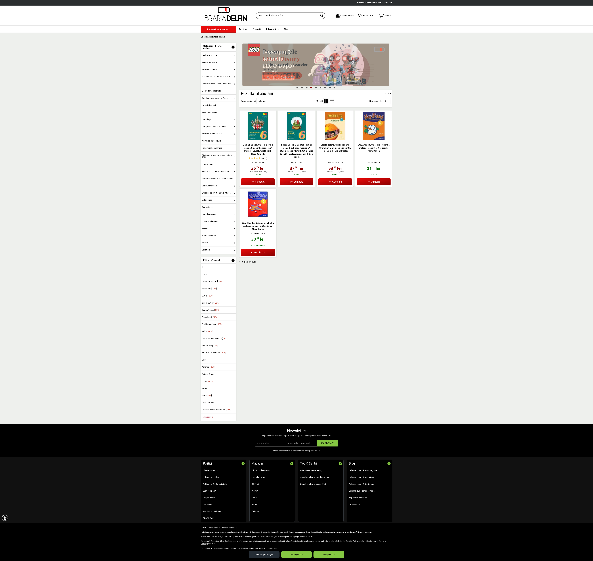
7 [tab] (325, 87)
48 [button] (385, 101)
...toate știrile (354, 504)
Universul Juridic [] (212, 281)
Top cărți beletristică (358, 497)
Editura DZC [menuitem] (207, 164)
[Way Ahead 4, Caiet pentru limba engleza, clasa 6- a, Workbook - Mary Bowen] (258, 217)
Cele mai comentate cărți (311, 470)
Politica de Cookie (363, 531)
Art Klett (255, 162)
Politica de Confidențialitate (364, 541)
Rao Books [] (210, 345)
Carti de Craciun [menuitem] (209, 214)
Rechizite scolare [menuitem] (209, 55)
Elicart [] (207, 381)
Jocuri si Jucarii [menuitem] (209, 105)
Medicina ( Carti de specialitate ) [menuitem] (216, 171)
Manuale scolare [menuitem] (209, 62)
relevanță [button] (263, 101)
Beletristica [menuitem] (207, 200)
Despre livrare (209, 497)
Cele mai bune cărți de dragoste (363, 470)
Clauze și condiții (210, 470)
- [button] (233, 47)
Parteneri (255, 511)
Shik (204, 360)
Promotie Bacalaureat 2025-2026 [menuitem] (216, 84)
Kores (204, 388)
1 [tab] (297, 87)
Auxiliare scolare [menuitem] (209, 69)
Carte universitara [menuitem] (209, 186)
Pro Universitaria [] (212, 324)
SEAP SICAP (208, 518)
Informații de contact (261, 470)
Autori (254, 504)
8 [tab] (329, 87)
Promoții (255, 491)
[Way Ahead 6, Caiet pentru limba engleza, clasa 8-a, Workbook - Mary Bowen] (374, 139)
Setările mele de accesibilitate (313, 484)
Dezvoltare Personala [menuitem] (211, 91)
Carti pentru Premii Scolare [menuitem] (213, 126)
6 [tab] (320, 87)
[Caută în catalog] (322, 15)
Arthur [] (207, 331)
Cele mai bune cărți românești (362, 477)
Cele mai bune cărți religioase (362, 484)
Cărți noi (255, 484)
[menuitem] (218, 29)
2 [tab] (301, 87)
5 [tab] (315, 87)
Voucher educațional (212, 511)
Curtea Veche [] (210, 310)
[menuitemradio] (331, 101)
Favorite (367, 15)
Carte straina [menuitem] (207, 207)
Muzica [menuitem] (205, 228)
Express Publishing (333, 162)
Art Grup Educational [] (214, 353)
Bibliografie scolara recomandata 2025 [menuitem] (217, 156)
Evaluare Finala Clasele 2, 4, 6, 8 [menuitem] (216, 76)
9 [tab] (334, 87)
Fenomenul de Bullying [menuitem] (212, 148)
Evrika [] (207, 296)
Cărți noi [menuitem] (243, 29)
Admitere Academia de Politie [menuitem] (215, 98)
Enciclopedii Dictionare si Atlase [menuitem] (216, 193)
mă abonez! (327, 443)
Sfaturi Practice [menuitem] (209, 235)
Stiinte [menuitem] (205, 243)
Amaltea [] (208, 367)
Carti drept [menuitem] (206, 119)
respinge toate (296, 554)
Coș (385, 15)
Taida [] (207, 395)
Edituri (254, 497)
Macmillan (371, 163)
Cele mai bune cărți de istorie (361, 491)
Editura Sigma (208, 374)
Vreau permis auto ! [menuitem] (210, 112)
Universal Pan (208, 402)
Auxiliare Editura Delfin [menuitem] (212, 133)
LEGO (204, 274)
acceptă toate (328, 554)
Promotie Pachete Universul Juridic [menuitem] (217, 178)
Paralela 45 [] (209, 317)
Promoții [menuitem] (256, 29)
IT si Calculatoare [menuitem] (209, 221)
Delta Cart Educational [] (214, 338)
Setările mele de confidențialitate (314, 477)
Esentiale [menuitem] (206, 250)
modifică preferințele (264, 554)
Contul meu (346, 15)
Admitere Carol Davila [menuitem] (211, 141)
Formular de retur (259, 477)
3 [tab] (306, 87)
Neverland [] (209, 288)
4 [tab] (311, 87)
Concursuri (207, 504)
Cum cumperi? (209, 491)
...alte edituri (207, 417)
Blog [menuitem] (286, 29)
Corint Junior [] (210, 303)
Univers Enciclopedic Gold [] (216, 410)
